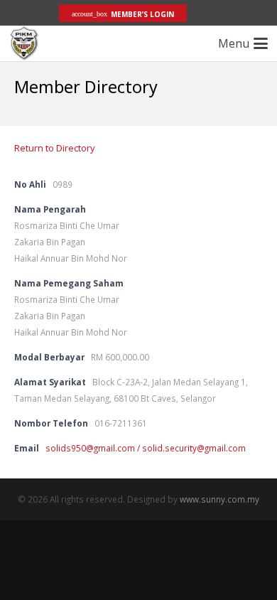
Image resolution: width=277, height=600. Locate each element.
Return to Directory (54, 147)
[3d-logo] (24, 43)
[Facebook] (211, 12)
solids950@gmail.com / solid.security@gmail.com (145, 448)
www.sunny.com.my (219, 499)
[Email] (256, 12)
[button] (30, 13)
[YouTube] (233, 12)
